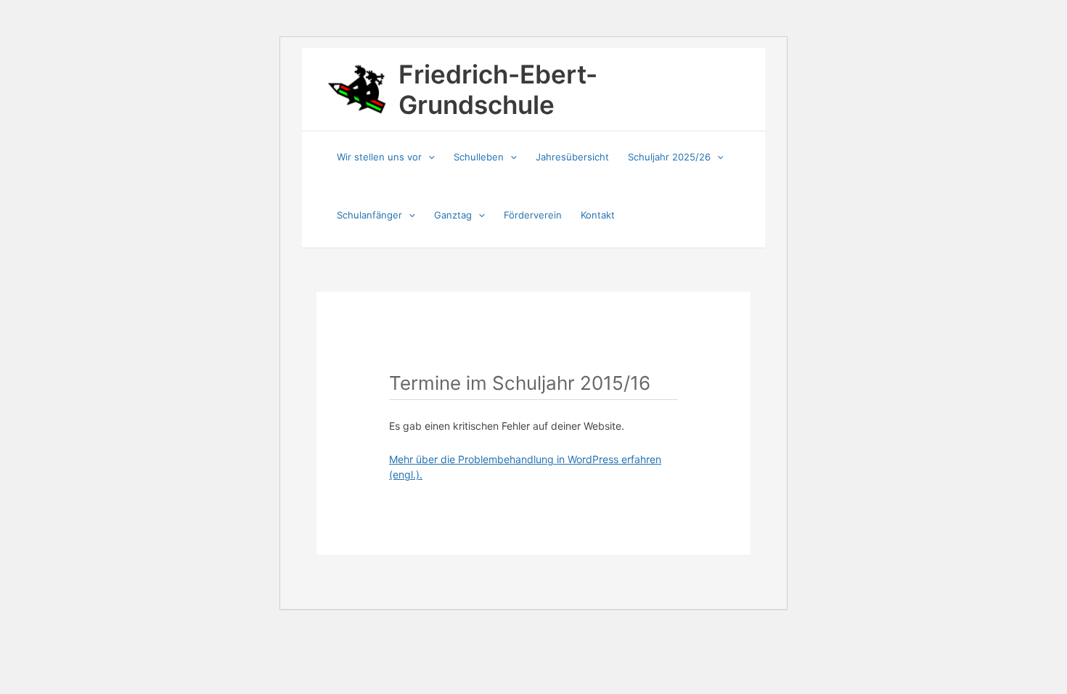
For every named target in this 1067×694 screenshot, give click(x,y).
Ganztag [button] (453, 215)
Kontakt (598, 215)
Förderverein (533, 215)
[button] (428, 156)
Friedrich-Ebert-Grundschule (497, 89)
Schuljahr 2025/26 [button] (669, 157)
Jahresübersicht (572, 157)
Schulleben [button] (479, 157)
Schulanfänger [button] (369, 215)
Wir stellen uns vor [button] (379, 157)
